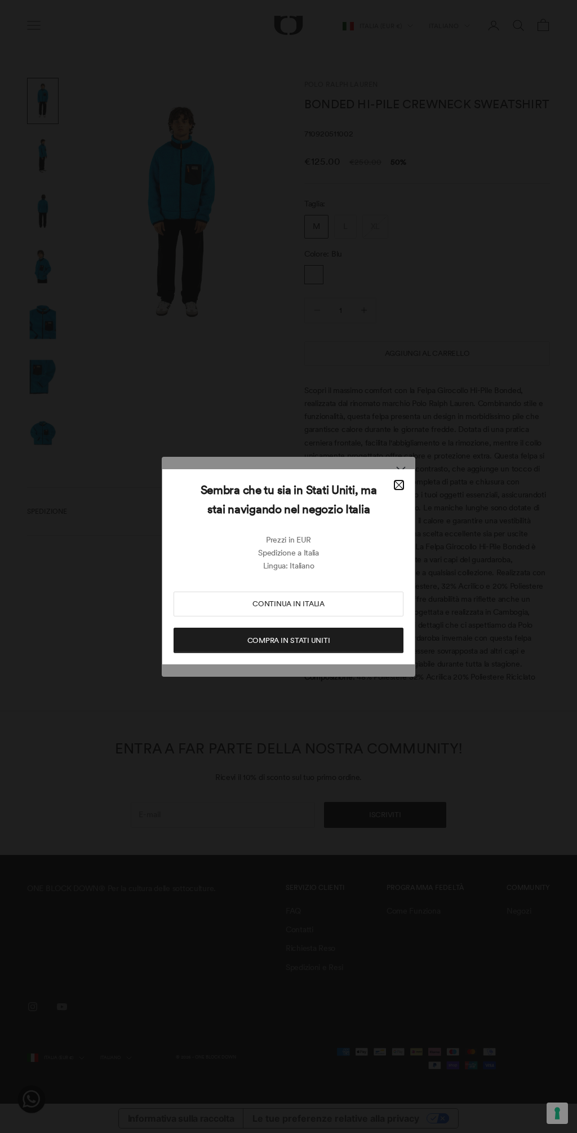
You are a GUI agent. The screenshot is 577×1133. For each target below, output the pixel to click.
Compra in (288, 640)
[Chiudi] (398, 485)
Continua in (288, 603)
